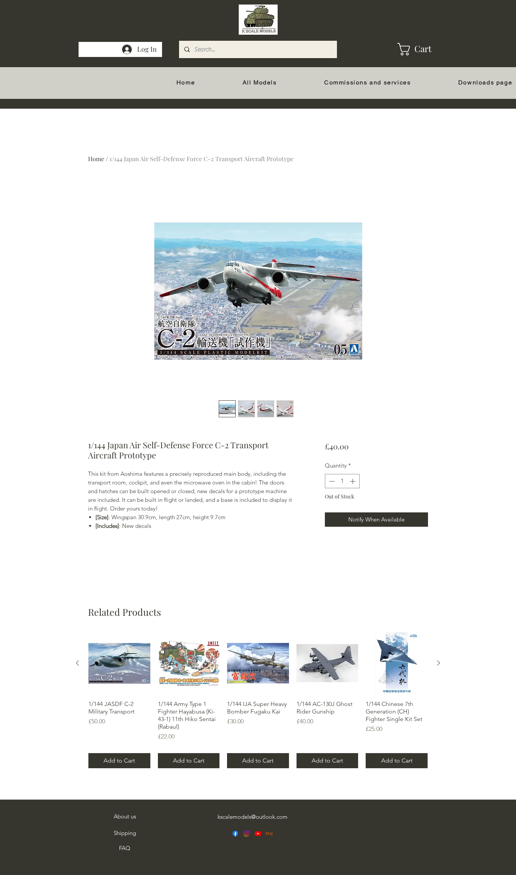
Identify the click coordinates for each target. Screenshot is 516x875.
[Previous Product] (77, 662)
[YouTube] (258, 833)
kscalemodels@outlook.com (252, 816)
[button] (406, 49)
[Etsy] (269, 833)
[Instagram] (246, 833)
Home (96, 159)
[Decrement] (331, 481)
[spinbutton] (342, 481)
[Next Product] (438, 662)
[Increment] (353, 481)
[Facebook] (235, 833)
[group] (258, 700)
